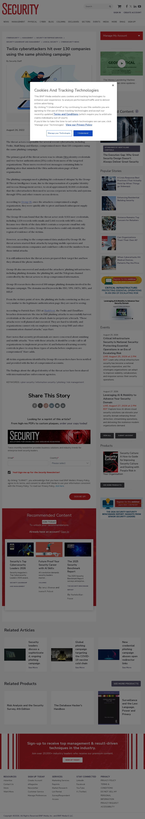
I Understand (83, 133)
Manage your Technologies (59, 133)
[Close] (113, 85)
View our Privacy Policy (79, 125)
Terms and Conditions (66, 114)
